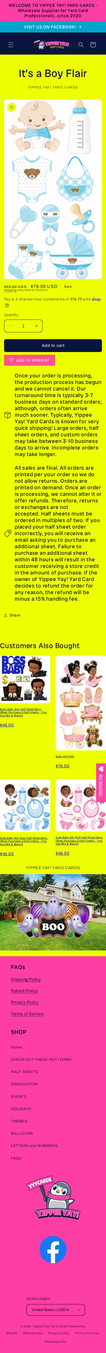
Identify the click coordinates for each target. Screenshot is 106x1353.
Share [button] (15, 615)
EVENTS (19, 1097)
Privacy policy (58, 1333)
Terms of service (87, 1333)
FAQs (16, 1158)
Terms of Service (27, 1014)
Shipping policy (56, 1341)
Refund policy (33, 1333)
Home (16, 1047)
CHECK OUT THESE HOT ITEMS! (41, 1059)
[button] (11, 45)
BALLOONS (22, 1133)
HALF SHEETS (24, 1072)
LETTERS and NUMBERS (34, 1146)
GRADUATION (24, 1084)
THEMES (19, 1121)
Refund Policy (24, 991)
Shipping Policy (26, 979)
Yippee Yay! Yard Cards (50, 1326)
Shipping (10, 289)
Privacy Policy (25, 1002)
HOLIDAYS (21, 1109)
